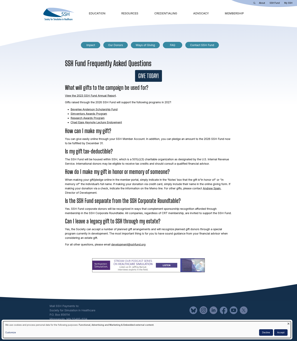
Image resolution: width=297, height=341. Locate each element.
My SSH (288, 3)
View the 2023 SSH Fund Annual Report (90, 95)
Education (97, 13)
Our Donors (115, 45)
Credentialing (165, 13)
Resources (129, 13)
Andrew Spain (212, 188)
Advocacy (201, 13)
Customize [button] (10, 332)
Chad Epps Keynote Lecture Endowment (96, 122)
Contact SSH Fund (202, 45)
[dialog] (147, 329)
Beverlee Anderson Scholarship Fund (94, 109)
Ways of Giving (145, 45)
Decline (266, 332)
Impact (90, 45)
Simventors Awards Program (89, 113)
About (262, 3)
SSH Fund (275, 3)
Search (255, 3)
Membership (234, 13)
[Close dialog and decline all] (288, 323)
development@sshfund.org (128, 244)
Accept (280, 332)
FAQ (172, 45)
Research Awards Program (88, 118)
